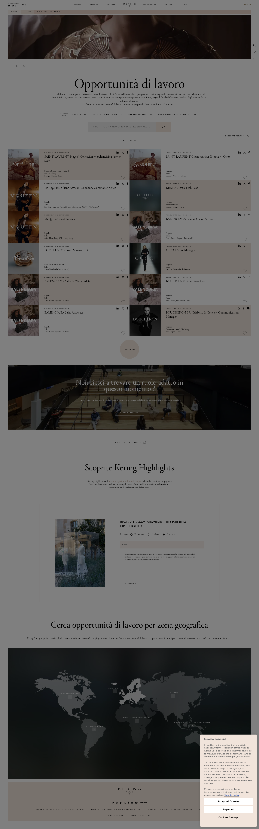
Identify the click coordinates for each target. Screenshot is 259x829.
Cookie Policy (231, 795)
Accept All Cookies (228, 801)
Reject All (228, 809)
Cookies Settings (228, 817)
